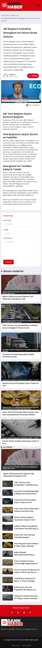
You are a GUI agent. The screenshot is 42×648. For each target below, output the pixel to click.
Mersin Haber (16, 645)
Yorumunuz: (8, 238)
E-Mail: (5, 230)
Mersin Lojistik (26, 645)
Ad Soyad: (7, 220)
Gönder (8, 262)
